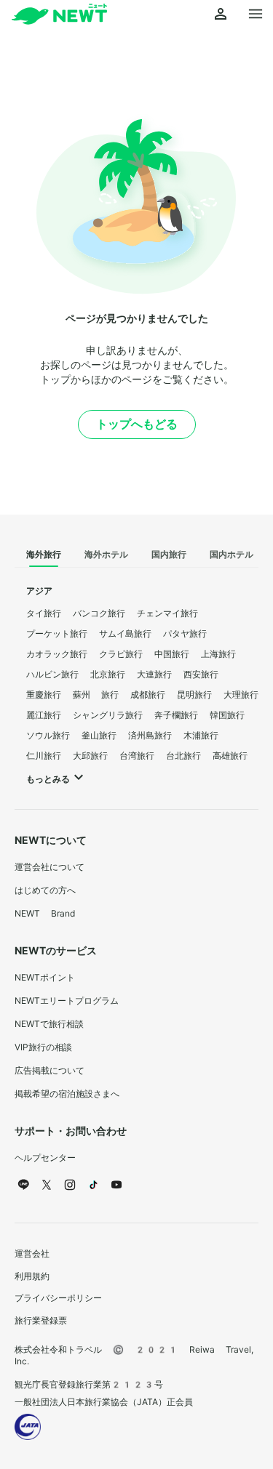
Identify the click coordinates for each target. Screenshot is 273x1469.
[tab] (44, 555)
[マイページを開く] (220, 14)
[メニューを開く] (255, 14)
